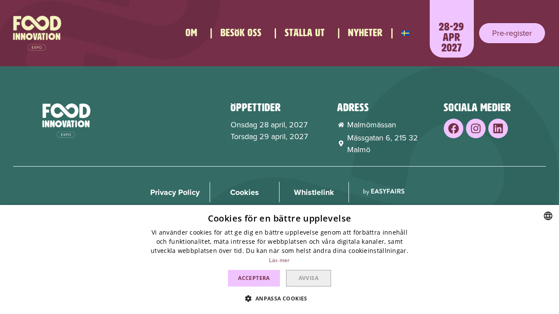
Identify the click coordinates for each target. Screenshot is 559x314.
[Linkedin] (498, 128)
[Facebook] (453, 128)
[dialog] (279, 259)
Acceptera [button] (254, 278)
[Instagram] (476, 128)
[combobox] (548, 216)
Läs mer (279, 260)
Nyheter (365, 32)
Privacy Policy (175, 192)
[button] (512, 33)
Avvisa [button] (308, 278)
